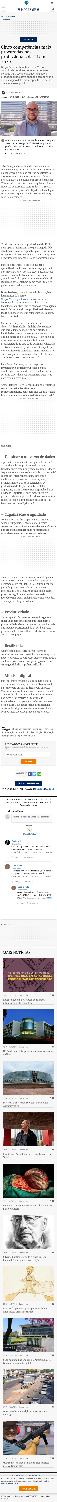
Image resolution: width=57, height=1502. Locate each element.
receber (28, 761)
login (39, 788)
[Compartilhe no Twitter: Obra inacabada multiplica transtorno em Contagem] (53, 1407)
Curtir (17, 857)
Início (3, 16)
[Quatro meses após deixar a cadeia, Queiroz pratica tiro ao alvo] (28, 1438)
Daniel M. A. (17, 841)
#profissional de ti (26, 735)
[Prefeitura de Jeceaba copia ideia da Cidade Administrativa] (28, 1078)
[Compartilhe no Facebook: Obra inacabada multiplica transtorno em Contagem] (50, 1407)
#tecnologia (36, 732)
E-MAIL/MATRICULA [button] (30, 834)
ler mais (49, 852)
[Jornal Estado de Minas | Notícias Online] (28, 10)
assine (50, 788)
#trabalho (16, 728)
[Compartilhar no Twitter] (34, 774)
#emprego (38, 728)
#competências (9, 735)
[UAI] (26, 3)
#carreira (27, 728)
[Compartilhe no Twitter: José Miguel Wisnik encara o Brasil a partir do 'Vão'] (53, 1149)
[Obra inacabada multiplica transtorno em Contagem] (28, 1386)
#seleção (48, 728)
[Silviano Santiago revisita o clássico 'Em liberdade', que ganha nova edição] (28, 1232)
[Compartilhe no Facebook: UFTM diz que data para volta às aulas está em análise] (50, 1047)
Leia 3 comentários (28, 783)
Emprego (11, 16)
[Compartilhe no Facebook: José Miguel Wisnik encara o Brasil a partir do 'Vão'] (50, 1149)
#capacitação (22, 732)
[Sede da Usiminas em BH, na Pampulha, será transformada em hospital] (28, 1335)
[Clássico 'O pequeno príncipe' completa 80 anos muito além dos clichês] (28, 1283)
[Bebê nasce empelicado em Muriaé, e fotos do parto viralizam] (28, 1181)
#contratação (8, 732)
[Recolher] (50, 842)
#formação (49, 732)
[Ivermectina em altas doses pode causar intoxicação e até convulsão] (28, 975)
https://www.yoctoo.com (16, 299)
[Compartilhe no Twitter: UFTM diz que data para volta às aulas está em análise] (53, 1047)
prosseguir (28, 1488)
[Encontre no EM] (52, 9)
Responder (28, 857)
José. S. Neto (17, 865)
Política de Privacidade (9, 1483)
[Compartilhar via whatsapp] (39, 774)
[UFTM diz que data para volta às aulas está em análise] (28, 1026)
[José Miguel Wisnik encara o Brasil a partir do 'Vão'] (28, 1129)
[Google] (29, 830)
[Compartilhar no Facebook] (29, 774)
